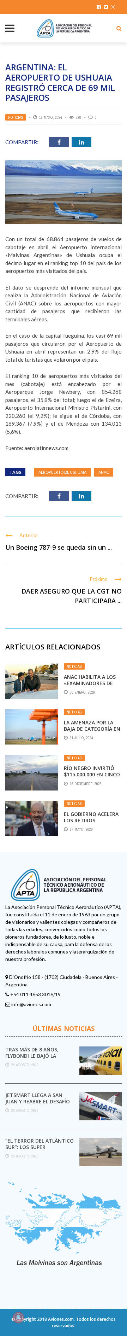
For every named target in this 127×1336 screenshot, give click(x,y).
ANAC (103, 472)
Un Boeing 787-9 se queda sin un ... (58, 547)
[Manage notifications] (18, 1317)
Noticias (15, 117)
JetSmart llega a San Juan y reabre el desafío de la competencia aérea (38, 1101)
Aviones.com (61, 1319)
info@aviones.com (31, 1004)
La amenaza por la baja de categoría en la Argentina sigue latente (92, 732)
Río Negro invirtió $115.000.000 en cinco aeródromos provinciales (92, 778)
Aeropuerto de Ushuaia (62, 472)
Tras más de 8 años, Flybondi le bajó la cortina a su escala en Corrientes (36, 1059)
